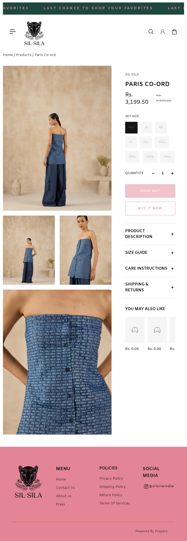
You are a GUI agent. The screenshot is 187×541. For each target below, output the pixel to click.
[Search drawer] (151, 31)
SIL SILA (132, 74)
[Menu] (13, 32)
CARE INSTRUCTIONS (146, 268)
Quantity (134, 173)
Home (8, 55)
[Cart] (174, 31)
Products (24, 55)
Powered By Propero (151, 531)
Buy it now (150, 208)
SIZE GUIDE (136, 252)
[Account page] (162, 31)
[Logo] (34, 32)
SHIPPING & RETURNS (136, 287)
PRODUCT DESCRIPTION (138, 233)
